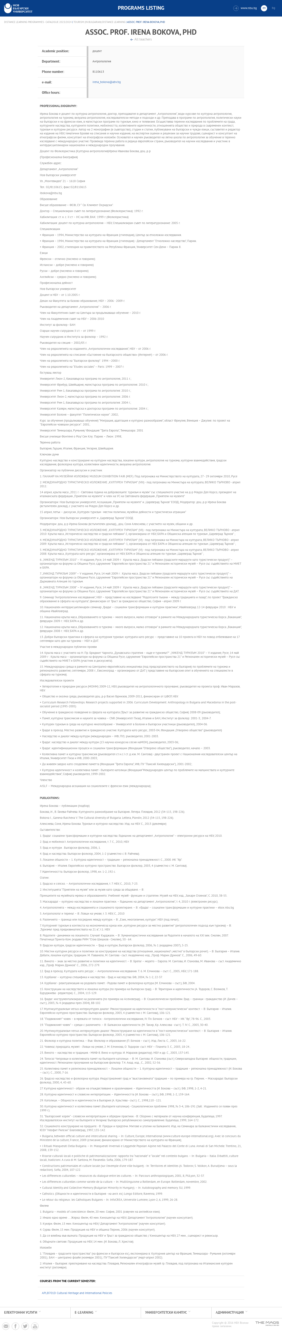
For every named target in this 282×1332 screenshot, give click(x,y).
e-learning (84, 1313)
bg (273, 8)
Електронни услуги (20, 1313)
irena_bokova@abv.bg (106, 82)
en (264, 8)
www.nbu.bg (245, 8)
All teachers (143, 40)
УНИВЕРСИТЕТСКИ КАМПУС (166, 1313)
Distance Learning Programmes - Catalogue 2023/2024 (38, 22)
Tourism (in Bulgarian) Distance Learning (99, 22)
